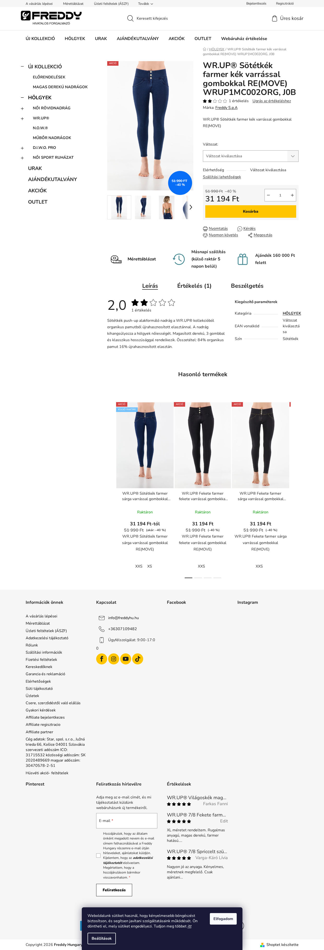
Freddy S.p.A (226, 107)
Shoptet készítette (282, 944)
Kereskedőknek (39, 666)
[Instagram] (113, 658)
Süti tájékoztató (39, 688)
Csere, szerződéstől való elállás (53, 703)
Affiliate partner (39, 732)
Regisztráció (285, 3)
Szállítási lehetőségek (222, 177)
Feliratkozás (114, 890)
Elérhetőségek (38, 681)
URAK (35, 168)
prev (111, 489)
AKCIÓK (37, 190)
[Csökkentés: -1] (268, 195)
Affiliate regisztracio (43, 724)
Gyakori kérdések (41, 710)
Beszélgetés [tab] (247, 286)
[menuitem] (40, 38)
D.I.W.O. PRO (44, 147)
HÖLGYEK (40, 97)
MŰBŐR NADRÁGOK (52, 138)
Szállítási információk (44, 652)
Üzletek (32, 695)
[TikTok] (137, 658)
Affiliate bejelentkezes (45, 717)
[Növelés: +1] (292, 195)
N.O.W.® (40, 128)
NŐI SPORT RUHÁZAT (53, 157)
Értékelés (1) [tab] (194, 286)
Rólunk (32, 645)
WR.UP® (41, 118)
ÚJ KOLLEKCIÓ (45, 66)
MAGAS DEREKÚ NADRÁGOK (60, 87)
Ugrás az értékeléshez (272, 101)
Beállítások (102, 938)
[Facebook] (101, 658)
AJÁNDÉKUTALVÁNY (52, 179)
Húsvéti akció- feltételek (47, 773)
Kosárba (250, 211)
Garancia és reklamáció (45, 674)
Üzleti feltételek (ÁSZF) (111, 3)
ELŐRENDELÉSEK (49, 77)
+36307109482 (122, 629)
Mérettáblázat (73, 3)
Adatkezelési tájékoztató (47, 638)
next (295, 489)
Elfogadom (223, 918)
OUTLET (37, 202)
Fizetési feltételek (41, 659)
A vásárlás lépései (39, 3)
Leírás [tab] (150, 286)
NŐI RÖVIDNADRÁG (52, 108)
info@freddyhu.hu (123, 618)
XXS (138, 566)
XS (149, 566)
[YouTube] (125, 658)
